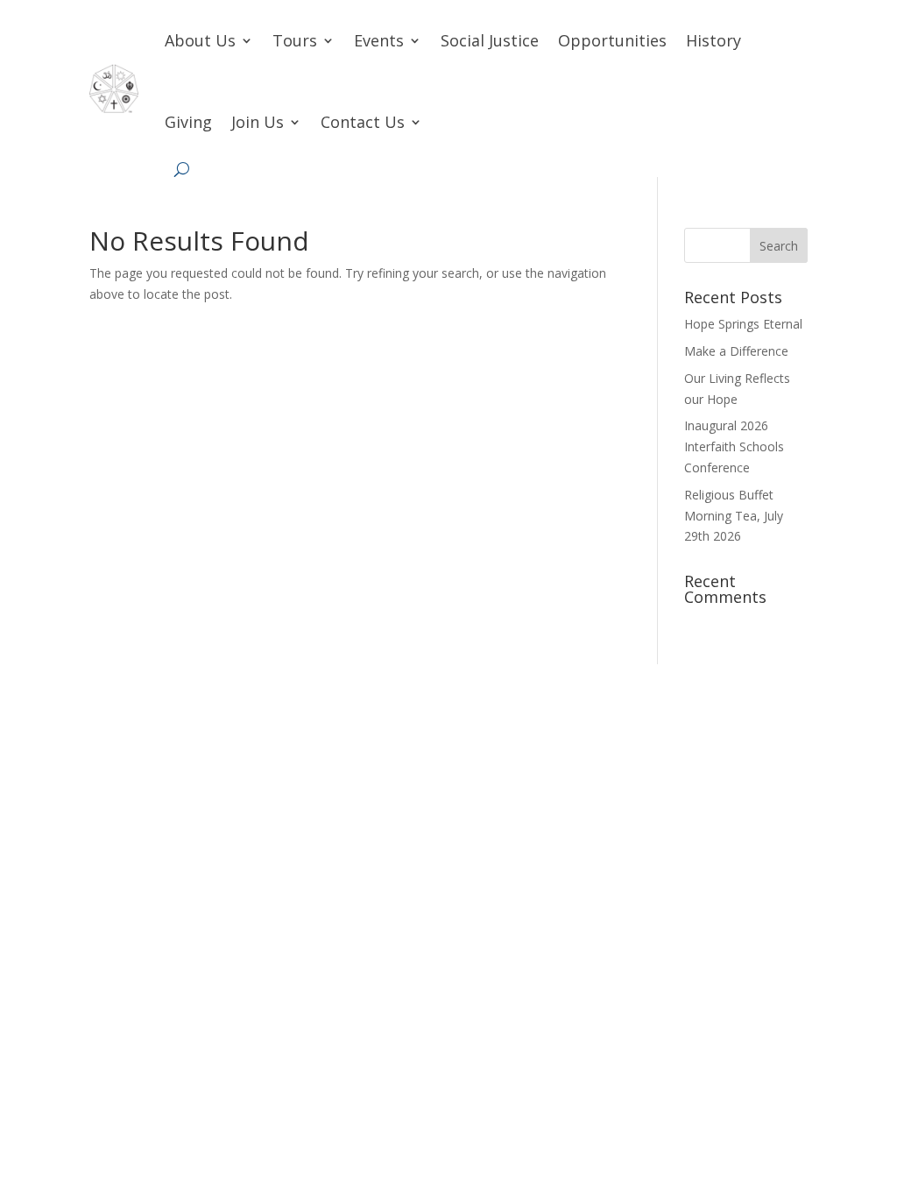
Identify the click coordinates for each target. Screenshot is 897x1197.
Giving (188, 121)
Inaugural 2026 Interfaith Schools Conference (734, 446)
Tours (294, 40)
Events (379, 40)
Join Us (257, 121)
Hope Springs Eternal (743, 323)
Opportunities (612, 40)
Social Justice (490, 40)
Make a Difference (736, 351)
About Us (200, 40)
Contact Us (363, 121)
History (713, 40)
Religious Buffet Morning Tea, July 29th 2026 (733, 515)
